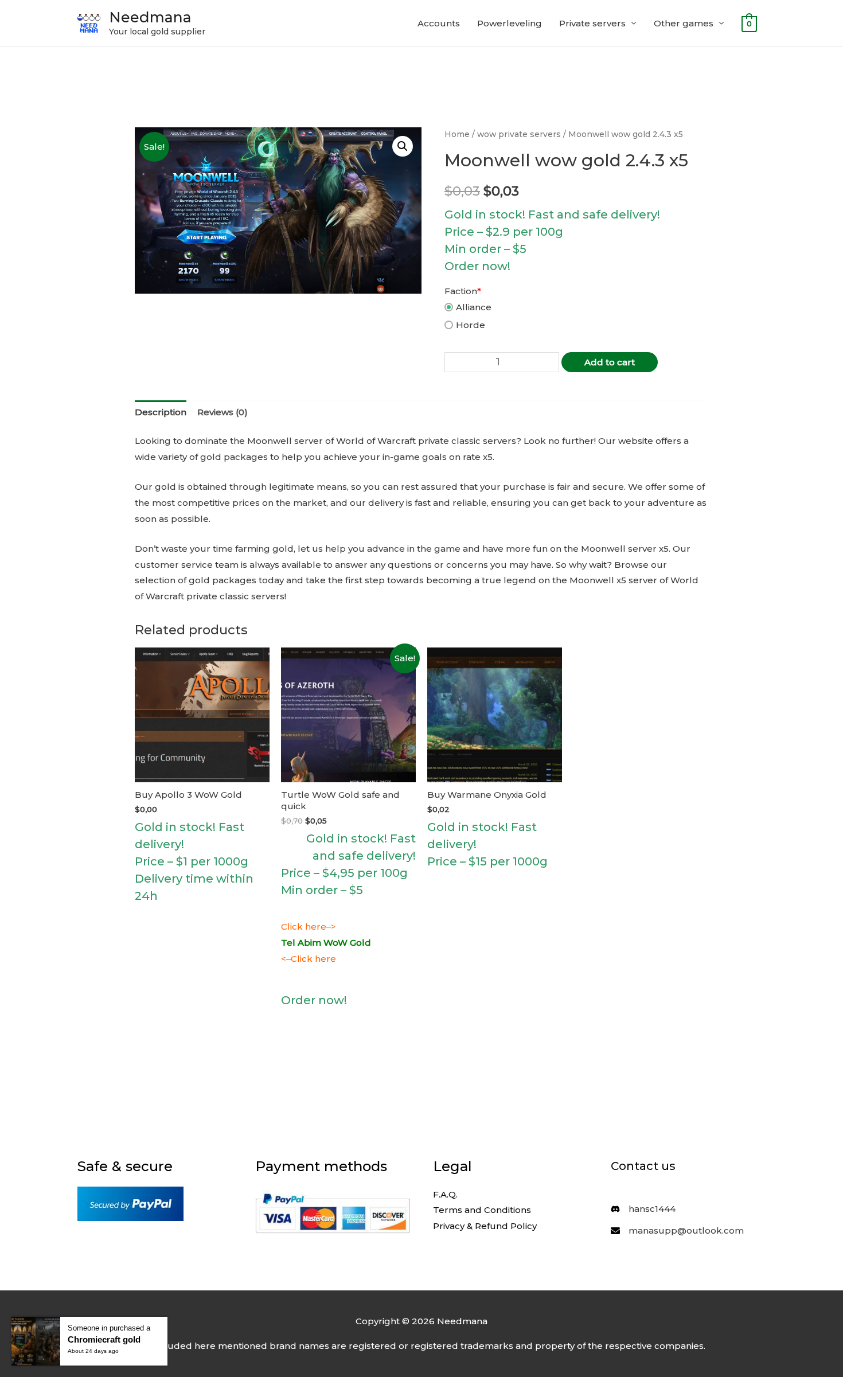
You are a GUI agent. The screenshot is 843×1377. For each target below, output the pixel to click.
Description (160, 412)
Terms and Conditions (482, 1209)
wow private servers (519, 134)
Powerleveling (509, 23)
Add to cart (609, 362)
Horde (470, 324)
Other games (683, 23)
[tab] (160, 412)
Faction (462, 291)
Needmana (150, 17)
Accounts (438, 23)
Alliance (473, 307)
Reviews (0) (222, 412)
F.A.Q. (445, 1194)
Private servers (592, 23)
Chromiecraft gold (104, 1339)
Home (457, 134)
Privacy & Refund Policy (485, 1225)
